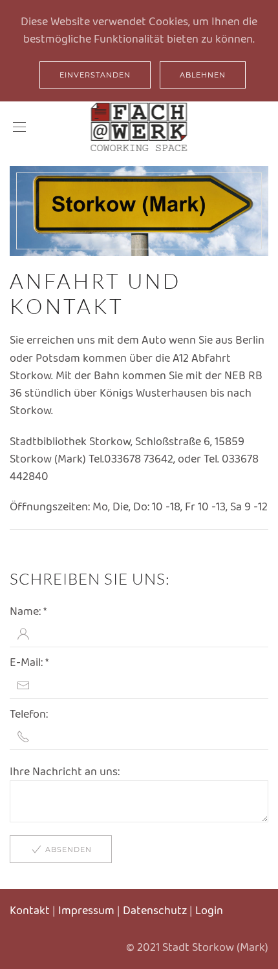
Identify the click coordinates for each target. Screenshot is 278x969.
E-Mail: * (29, 662)
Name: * (28, 611)
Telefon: (29, 713)
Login (209, 910)
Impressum (86, 910)
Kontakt (30, 910)
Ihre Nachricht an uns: (65, 771)
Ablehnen (203, 74)
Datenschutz (155, 910)
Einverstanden (95, 74)
